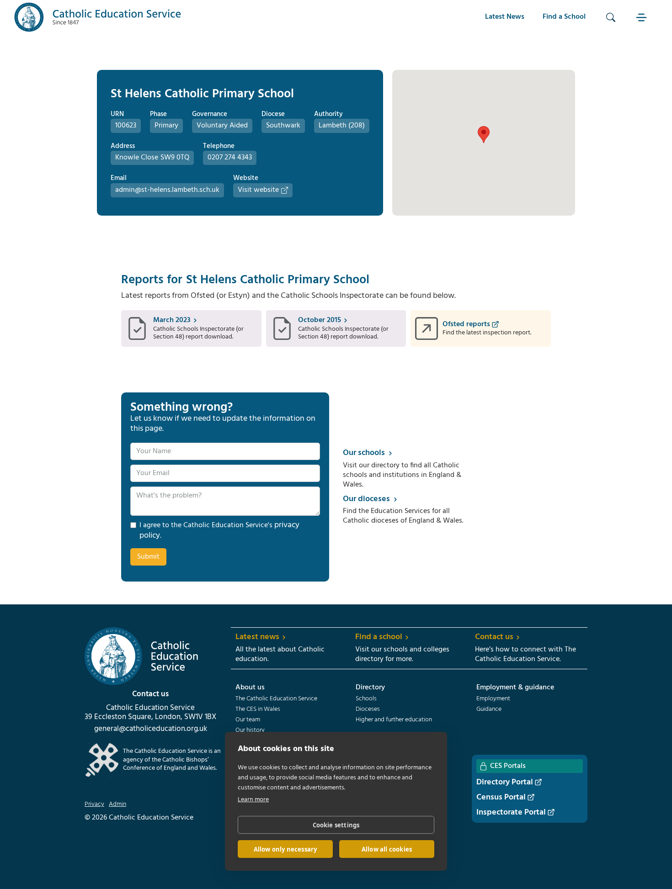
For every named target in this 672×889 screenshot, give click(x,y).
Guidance (488, 709)
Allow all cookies (387, 849)
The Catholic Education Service (276, 699)
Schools (366, 699)
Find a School (564, 17)
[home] (97, 17)
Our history (250, 730)
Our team (247, 720)
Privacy (94, 804)
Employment (493, 699)
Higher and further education (394, 720)
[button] (643, 17)
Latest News (504, 17)
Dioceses (368, 709)
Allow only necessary (285, 849)
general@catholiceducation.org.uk (150, 729)
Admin (117, 804)
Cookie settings (336, 825)
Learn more (253, 799)
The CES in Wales (257, 709)
